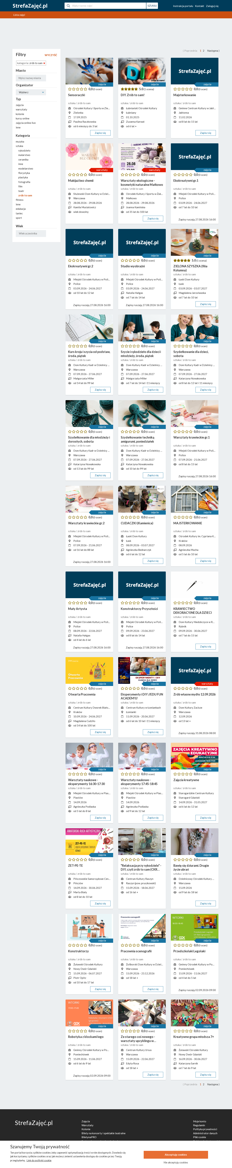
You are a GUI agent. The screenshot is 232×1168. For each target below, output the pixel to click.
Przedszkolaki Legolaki (189, 951)
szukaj (152, 5)
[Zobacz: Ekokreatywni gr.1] (194, 156)
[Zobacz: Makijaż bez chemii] (89, 156)
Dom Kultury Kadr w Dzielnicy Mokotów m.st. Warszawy (105, 365)
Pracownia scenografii (136, 951)
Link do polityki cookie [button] (38, 1160)
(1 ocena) (149, 89)
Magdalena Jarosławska (192, 292)
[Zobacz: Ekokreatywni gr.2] (89, 242)
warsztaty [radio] (21, 109)
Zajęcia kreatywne (186, 780)
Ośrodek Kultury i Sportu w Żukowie (146, 193)
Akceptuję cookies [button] (176, 1154)
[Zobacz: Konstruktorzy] (89, 927)
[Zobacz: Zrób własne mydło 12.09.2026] (194, 670)
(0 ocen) (97, 89)
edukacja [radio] (21, 208)
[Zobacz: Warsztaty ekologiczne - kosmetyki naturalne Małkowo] (142, 156)
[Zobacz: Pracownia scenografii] (142, 927)
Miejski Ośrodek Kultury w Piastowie (94, 793)
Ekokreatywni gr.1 (185, 180)
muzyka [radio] (20, 141)
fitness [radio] (19, 199)
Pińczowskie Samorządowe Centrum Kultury (98, 878)
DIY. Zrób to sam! (133, 95)
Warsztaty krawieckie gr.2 (86, 523)
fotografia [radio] (24, 181)
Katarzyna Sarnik (188, 1063)
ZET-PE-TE (75, 865)
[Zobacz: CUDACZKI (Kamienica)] (142, 499)
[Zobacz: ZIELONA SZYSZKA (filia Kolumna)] (194, 242)
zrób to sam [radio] (25, 195)
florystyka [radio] (24, 172)
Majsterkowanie (184, 95)
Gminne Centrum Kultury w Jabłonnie (199, 108)
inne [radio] (18, 127)
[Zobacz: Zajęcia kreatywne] (194, 756)
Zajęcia (86, 1121)
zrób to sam (84, 103)
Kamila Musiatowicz (84, 207)
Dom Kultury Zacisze (190, 707)
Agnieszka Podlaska (84, 806)
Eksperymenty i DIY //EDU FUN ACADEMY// (142, 696)
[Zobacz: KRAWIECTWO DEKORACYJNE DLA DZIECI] (194, 585)
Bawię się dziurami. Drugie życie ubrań (191, 867)
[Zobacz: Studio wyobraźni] (142, 242)
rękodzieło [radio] (24, 150)
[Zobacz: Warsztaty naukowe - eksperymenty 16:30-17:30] (89, 756)
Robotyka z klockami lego (86, 1037)
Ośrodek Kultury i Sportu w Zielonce (93, 108)
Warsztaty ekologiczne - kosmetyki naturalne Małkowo (142, 182)
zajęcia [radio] (20, 104)
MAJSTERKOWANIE (187, 523)
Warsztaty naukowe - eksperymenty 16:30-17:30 (86, 782)
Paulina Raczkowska (84, 121)
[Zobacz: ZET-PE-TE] (89, 841)
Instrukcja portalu (183, 5)
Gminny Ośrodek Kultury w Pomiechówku (202, 964)
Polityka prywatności (205, 1129)
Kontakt (199, 5)
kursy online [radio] (22, 118)
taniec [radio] (19, 213)
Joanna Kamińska (135, 207)
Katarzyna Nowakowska (192, 378)
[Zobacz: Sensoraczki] (89, 71)
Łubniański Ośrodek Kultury (141, 108)
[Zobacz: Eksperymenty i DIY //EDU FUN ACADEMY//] (142, 670)
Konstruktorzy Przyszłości (139, 609)
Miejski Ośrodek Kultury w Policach (199, 193)
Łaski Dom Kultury (189, 279)
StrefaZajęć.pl (30, 5)
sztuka (72, 103)
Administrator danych (205, 1133)
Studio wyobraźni (133, 266)
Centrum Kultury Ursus (139, 1049)
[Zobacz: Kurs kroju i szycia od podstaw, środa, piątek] (89, 328)
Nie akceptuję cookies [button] (176, 1162)
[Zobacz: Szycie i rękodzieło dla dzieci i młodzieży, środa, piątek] (142, 328)
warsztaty (102, 169)
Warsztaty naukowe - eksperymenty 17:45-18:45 (139, 782)
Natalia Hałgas (134, 292)
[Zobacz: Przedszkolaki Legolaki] (194, 927)
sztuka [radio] (19, 145)
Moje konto (199, 1121)
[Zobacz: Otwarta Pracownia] (89, 670)
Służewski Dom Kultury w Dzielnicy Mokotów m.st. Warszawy (107, 193)
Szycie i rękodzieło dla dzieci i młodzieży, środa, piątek (141, 354)
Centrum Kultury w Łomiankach (143, 707)
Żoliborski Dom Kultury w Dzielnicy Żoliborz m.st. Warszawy (160, 964)
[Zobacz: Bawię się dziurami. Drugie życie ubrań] (194, 841)
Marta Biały (80, 892)
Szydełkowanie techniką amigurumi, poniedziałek (137, 439)
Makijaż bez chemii (80, 180)
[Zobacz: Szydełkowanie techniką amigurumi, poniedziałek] (142, 413)
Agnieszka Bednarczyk (138, 549)
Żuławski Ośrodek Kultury (88, 964)
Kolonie (86, 1129)
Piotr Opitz (79, 977)
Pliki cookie (199, 1137)
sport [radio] (19, 217)
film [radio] (20, 186)
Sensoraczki (76, 95)
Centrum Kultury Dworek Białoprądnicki (95, 707)
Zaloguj (212, 5)
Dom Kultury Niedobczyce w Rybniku (199, 621)
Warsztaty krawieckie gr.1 (191, 437)
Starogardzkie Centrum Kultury (196, 793)
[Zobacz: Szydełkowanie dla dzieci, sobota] (194, 328)
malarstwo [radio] (24, 154)
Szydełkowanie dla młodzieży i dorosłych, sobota (89, 439)
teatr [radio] (21, 190)
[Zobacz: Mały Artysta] (89, 585)
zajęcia (102, 84)
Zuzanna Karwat (135, 121)
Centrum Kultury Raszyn (139, 878)
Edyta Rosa (132, 1063)
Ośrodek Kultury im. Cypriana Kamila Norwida (204, 536)
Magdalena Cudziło (84, 721)
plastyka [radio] (23, 177)
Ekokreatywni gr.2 (80, 266)
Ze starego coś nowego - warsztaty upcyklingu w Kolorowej (138, 1039)
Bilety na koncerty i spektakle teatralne (104, 1133)
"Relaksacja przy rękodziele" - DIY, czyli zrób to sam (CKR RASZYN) (141, 868)
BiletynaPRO (89, 1137)
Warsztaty (87, 1125)
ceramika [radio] (23, 159)
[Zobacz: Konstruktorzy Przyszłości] (142, 585)
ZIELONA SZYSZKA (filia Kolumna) (190, 268)
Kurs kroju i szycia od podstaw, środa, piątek (89, 354)
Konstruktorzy (78, 951)
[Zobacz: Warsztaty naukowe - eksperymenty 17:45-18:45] (142, 756)
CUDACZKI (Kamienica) (137, 523)
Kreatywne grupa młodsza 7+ (193, 1037)
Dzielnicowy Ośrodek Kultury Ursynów (200, 878)
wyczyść (51, 55)
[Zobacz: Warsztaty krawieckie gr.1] (194, 413)
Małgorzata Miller (83, 378)
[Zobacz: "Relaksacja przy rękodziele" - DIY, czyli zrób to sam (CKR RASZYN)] (142, 841)
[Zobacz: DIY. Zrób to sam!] (142, 71)
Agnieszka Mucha (188, 549)
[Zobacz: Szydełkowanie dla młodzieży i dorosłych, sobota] (89, 413)
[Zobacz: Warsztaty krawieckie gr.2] (89, 499)
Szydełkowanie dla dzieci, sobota (191, 354)
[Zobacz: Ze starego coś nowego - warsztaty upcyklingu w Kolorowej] (142, 1013)
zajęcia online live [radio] (26, 122)
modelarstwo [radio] (25, 168)
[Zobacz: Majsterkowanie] (194, 71)
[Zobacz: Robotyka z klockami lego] (89, 1013)
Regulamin (199, 1125)
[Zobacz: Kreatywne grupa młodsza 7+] (194, 1013)
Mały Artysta (77, 609)
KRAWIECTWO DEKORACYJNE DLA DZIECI (192, 610)
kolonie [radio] (20, 113)
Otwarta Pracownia (81, 694)
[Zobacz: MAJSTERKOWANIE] (194, 499)
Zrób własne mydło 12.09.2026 (194, 694)
